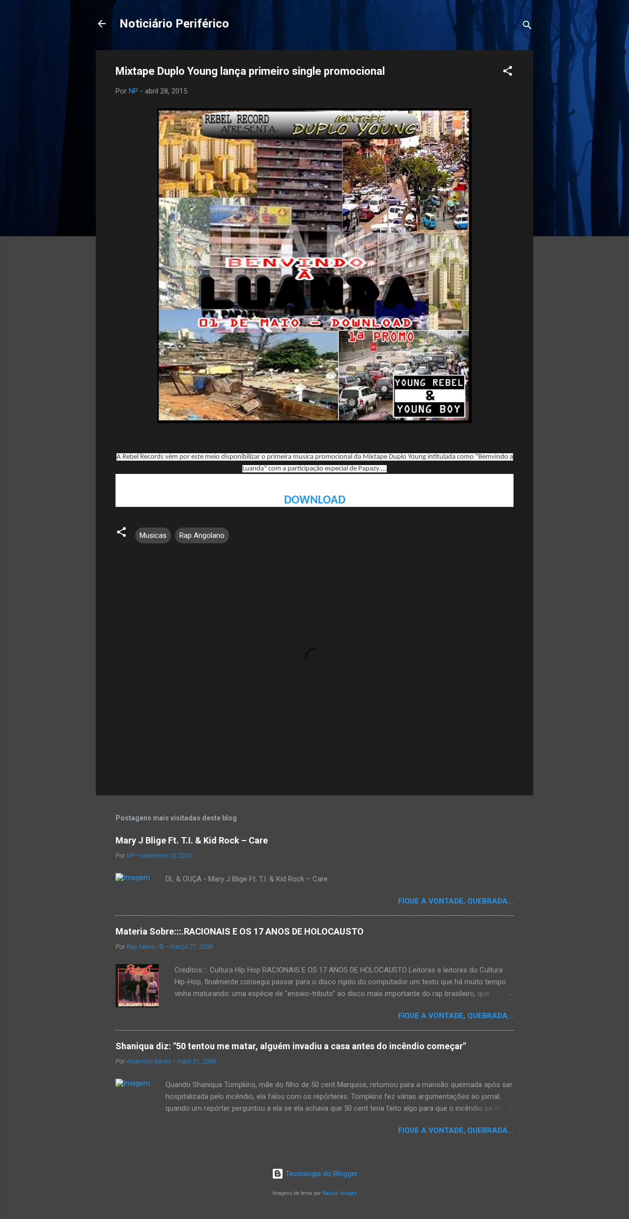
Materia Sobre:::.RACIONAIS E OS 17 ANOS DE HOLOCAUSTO (239, 931)
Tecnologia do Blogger (321, 1173)
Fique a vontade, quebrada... (456, 901)
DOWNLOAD (314, 500)
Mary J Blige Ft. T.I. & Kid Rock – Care (191, 840)
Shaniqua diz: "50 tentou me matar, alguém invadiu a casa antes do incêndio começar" (290, 1046)
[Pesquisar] (527, 27)
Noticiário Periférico (174, 24)
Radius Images (339, 1193)
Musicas (153, 535)
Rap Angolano (202, 535)
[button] (508, 72)
